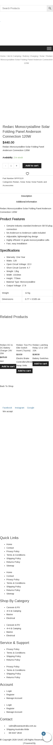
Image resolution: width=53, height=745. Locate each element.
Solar (42, 56)
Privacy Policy (12, 551)
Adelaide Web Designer (11, 743)
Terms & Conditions (15, 555)
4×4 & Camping (13, 611)
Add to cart (31, 165)
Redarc (16, 182)
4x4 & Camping (14, 56)
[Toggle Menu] (49, 48)
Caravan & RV (13, 607)
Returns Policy (13, 562)
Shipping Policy (13, 558)
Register (10, 694)
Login (9, 691)
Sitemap (10, 565)
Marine (9, 614)
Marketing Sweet (44, 743)
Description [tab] (26, 196)
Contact (10, 548)
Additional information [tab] (26, 202)
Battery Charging (30, 56)
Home (3, 56)
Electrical (10, 618)
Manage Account (14, 698)
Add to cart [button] (8, 366)
